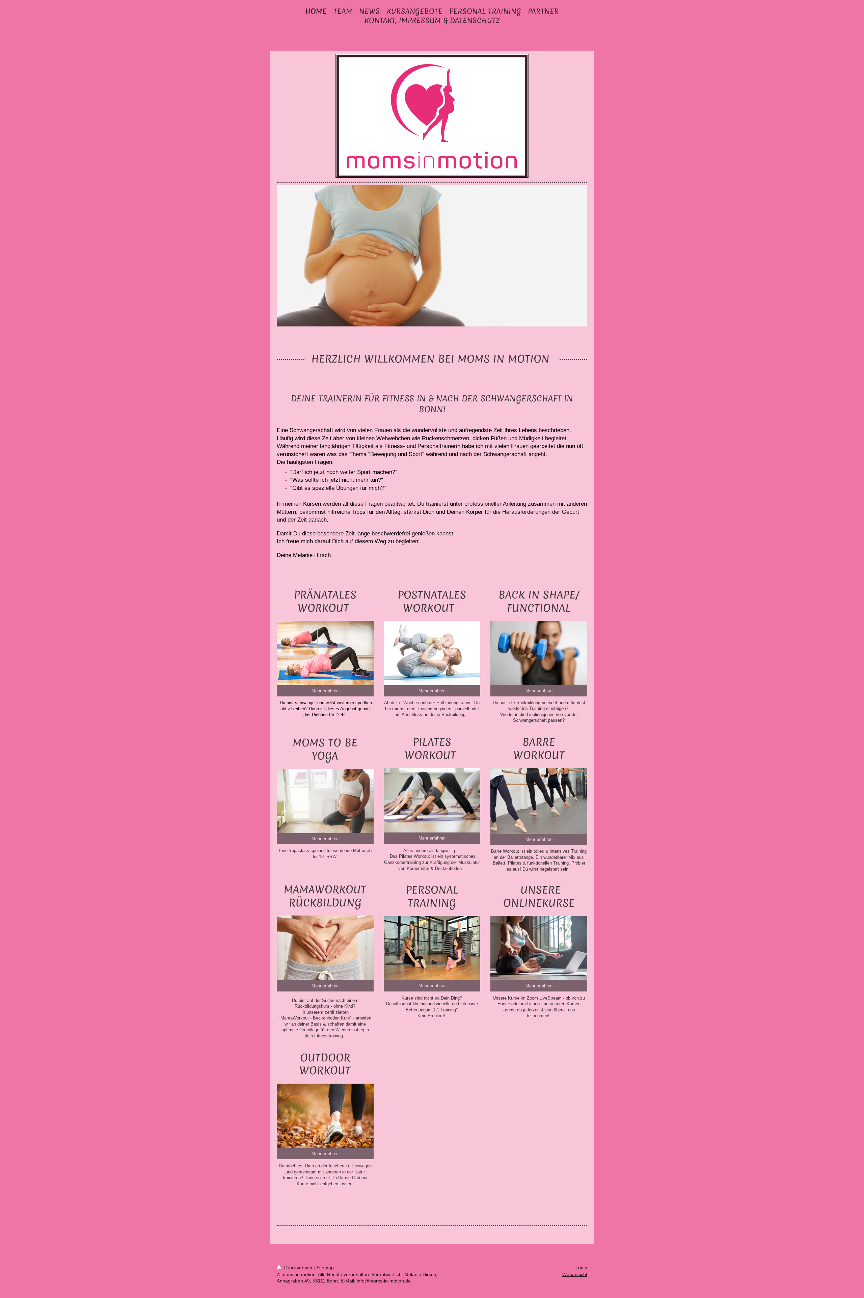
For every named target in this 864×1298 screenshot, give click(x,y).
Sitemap (325, 1267)
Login (581, 1267)
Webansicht (574, 1274)
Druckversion (298, 1267)
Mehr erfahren (325, 690)
